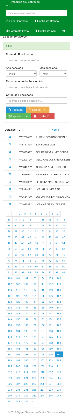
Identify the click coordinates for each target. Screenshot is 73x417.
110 (34, 284)
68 (36, 254)
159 (34, 325)
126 (51, 295)
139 (42, 307)
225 (59, 377)
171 (18, 336)
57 (22, 248)
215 (34, 372)
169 (59, 331)
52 (50, 243)
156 (10, 325)
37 (9, 237)
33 (43, 231)
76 (29, 260)
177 (10, 342)
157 (18, 325)
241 (18, 395)
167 (42, 331)
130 (26, 301)
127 (59, 295)
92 (16, 272)
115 (18, 289)
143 (18, 313)
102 (26, 278)
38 (16, 237)
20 (16, 225)
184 (10, 348)
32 (36, 231)
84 (22, 266)
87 (43, 266)
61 (50, 248)
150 (18, 319)
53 (56, 243)
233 (10, 389)
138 (34, 307)
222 (34, 377)
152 (34, 319)
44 (56, 237)
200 (26, 360)
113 (59, 284)
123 (26, 295)
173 (34, 336)
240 (10, 395)
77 (36, 260)
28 (9, 231)
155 (59, 319)
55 (9, 248)
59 (36, 248)
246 (59, 395)
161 (51, 325)
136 (18, 307)
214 (26, 372)
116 (26, 289)
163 (10, 331)
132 (42, 301)
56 (16, 248)
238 (51, 389)
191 (10, 354)
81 (63, 260)
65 (16, 254)
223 (42, 377)
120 (59, 289)
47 (16, 243)
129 (18, 301)
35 (56, 231)
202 (42, 360)
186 (26, 348)
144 (26, 313)
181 (42, 342)
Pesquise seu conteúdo (25, 1)
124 (34, 295)
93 (22, 272)
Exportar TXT (39, 109)
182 (51, 342)
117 (34, 289)
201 (34, 360)
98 (56, 272)
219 (10, 377)
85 (29, 266)
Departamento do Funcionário (24, 81)
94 (29, 272)
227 (18, 383)
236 (34, 389)
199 (18, 360)
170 (10, 336)
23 (36, 225)
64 (9, 254)
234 (18, 389)
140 (51, 307)
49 (29, 243)
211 (59, 366)
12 (22, 219)
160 (42, 325)
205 (10, 366)
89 (56, 266)
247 (10, 401)
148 (59, 313)
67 (29, 254)
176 (59, 336)
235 (26, 389)
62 (56, 248)
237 (42, 389)
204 (59, 360)
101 (18, 278)
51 (43, 243)
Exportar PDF (44, 116)
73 (9, 260)
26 (56, 225)
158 (26, 325)
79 (50, 260)
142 (10, 313)
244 (42, 395)
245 (51, 395)
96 (43, 272)
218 (59, 372)
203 (51, 360)
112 (51, 284)
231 (51, 383)
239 (59, 389)
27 (63, 225)
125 (42, 295)
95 (36, 272)
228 (26, 383)
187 (34, 348)
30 (22, 231)
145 (34, 313)
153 (42, 319)
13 (29, 219)
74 (16, 260)
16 (50, 219)
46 (9, 243)
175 (51, 336)
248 (18, 401)
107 (10, 284)
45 (63, 237)
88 (50, 266)
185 (18, 348)
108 (18, 284)
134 (59, 301)
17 (56, 219)
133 (51, 301)
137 (26, 307)
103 (34, 278)
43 (50, 237)
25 (50, 225)
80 (56, 260)
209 (42, 366)
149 (10, 319)
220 (18, 377)
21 (22, 225)
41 (36, 237)
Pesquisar (17, 109)
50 (36, 243)
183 (59, 342)
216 (42, 372)
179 (26, 342)
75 (22, 260)
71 (56, 254)
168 (51, 331)
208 (34, 366)
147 (51, 313)
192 (18, 354)
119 (51, 289)
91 (9, 272)
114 (10, 289)
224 (51, 377)
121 (10, 295)
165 (26, 331)
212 (10, 372)
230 (42, 383)
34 (50, 231)
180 (34, 342)
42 (43, 237)
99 (63, 272)
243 (34, 395)
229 (34, 383)
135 (10, 307)
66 (22, 254)
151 (26, 319)
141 (59, 307)
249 (26, 401)
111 (42, 284)
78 (43, 260)
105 (51, 278)
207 (26, 366)
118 (42, 289)
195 (42, 354)
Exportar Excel (19, 116)
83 (16, 266)
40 (29, 237)
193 (26, 354)
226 (10, 383)
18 (63, 219)
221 (26, 377)
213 (18, 372)
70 (50, 254)
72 (63, 254)
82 (9, 266)
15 (43, 219)
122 (18, 295)
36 (63, 231)
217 (51, 372)
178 (18, 342)
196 (51, 354)
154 (51, 319)
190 (59, 348)
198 (10, 360)
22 (29, 225)
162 (59, 325)
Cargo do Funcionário (19, 94)
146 (42, 313)
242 (26, 395)
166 (34, 331)
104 (42, 278)
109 (26, 284)
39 (22, 237)
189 (51, 348)
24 (43, 225)
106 (59, 278)
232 (59, 383)
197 (59, 354)
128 (10, 301)
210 (51, 366)
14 (36, 219)
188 (42, 348)
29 (16, 231)
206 (18, 366)
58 (29, 248)
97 (50, 272)
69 (43, 254)
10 (9, 219)
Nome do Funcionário (19, 54)
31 (29, 231)
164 (18, 331)
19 (9, 225)
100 (10, 278)
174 (42, 336)
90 (63, 266)
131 (34, 301)
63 (63, 248)
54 (63, 243)
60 (43, 248)
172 (26, 336)
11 (16, 219)
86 (36, 266)
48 (22, 243)
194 (34, 354)
